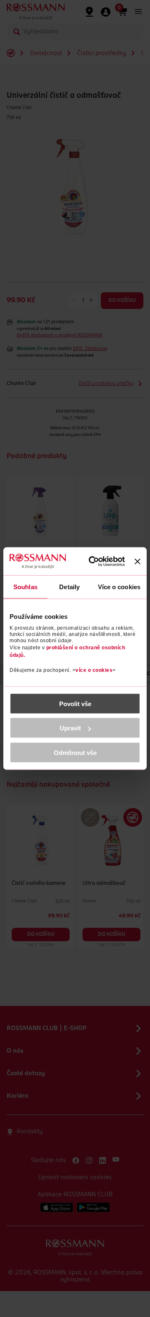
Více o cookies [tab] (119, 586)
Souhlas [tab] (25, 586)
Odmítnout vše (75, 752)
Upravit (70, 728)
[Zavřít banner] (137, 561)
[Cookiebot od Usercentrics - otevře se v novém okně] (95, 561)
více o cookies (93, 670)
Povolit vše (75, 703)
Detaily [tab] (69, 586)
